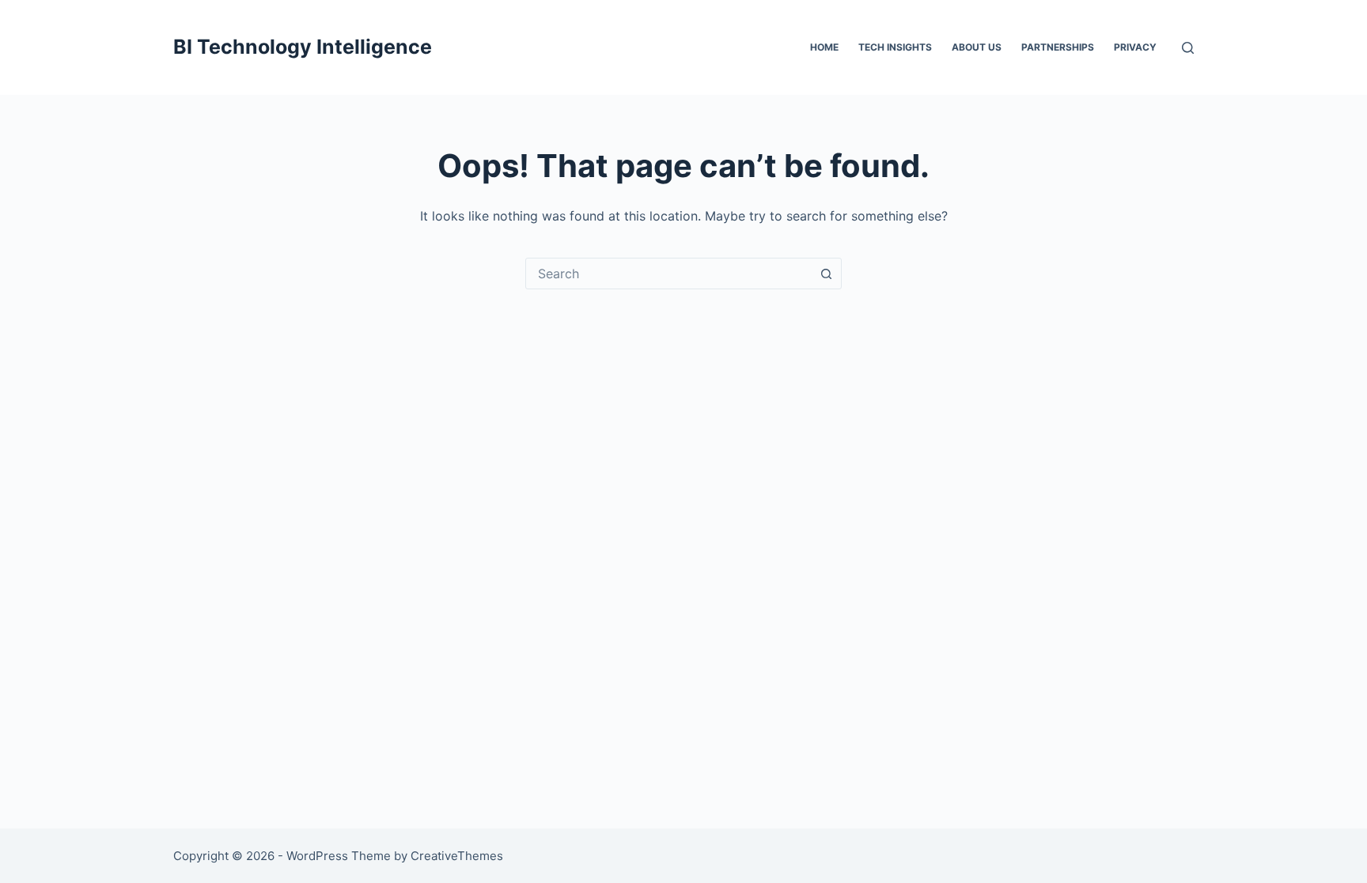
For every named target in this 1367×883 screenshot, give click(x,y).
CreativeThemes (457, 855)
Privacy (1135, 47)
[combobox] (668, 273)
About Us (977, 47)
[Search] (1188, 48)
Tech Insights (895, 47)
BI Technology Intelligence (302, 46)
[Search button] (826, 273)
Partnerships (1057, 47)
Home (824, 47)
